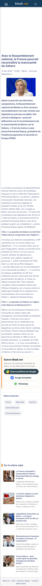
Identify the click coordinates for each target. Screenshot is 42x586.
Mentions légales (23, 581)
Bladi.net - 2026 (9, 581)
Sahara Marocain (12, 408)
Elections (32, 402)
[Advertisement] (21, 31)
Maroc (24, 71)
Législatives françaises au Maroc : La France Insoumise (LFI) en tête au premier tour (27, 517)
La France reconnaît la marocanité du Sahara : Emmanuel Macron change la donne (27, 474)
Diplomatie (20, 402)
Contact (35, 581)
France (8, 402)
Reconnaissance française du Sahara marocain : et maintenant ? (27, 538)
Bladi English (21, 583)
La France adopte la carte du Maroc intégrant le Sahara (27, 496)
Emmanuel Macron (13, 413)
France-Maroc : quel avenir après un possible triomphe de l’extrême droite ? (26, 559)
